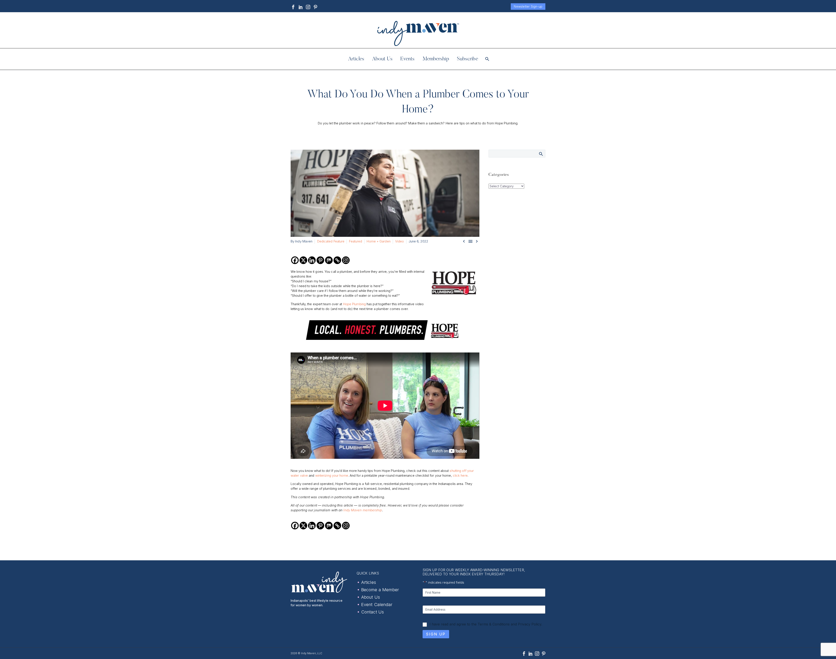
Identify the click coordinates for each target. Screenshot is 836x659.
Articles (356, 59)
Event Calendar (376, 604)
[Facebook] (293, 7)
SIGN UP (436, 634)
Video (399, 241)
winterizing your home (331, 475)
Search (540, 154)
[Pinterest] (315, 7)
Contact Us (372, 612)
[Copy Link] (337, 260)
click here (460, 475)
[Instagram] (308, 7)
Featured (355, 241)
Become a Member (380, 589)
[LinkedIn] (300, 7)
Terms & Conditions (494, 624)
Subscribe (467, 59)
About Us (382, 59)
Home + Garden (378, 241)
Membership (436, 59)
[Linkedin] (312, 260)
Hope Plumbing (354, 304)
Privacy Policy (529, 624)
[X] (303, 260)
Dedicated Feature (331, 241)
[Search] (487, 59)
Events (407, 59)
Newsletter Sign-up (528, 6)
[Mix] (329, 260)
